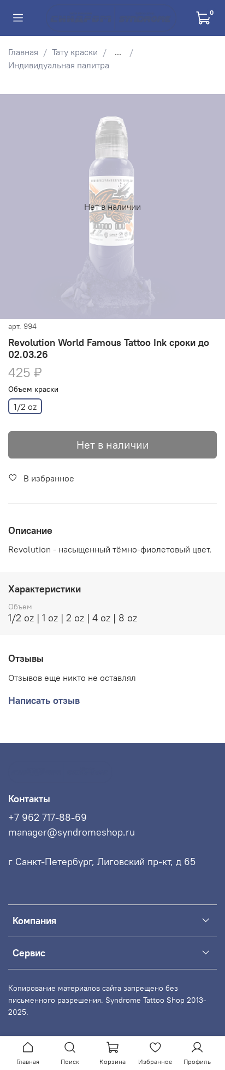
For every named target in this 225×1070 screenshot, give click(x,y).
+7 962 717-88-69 (47, 818)
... (118, 52)
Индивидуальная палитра (58, 65)
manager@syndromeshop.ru (71, 832)
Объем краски (33, 389)
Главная (23, 51)
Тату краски (75, 51)
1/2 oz (25, 406)
